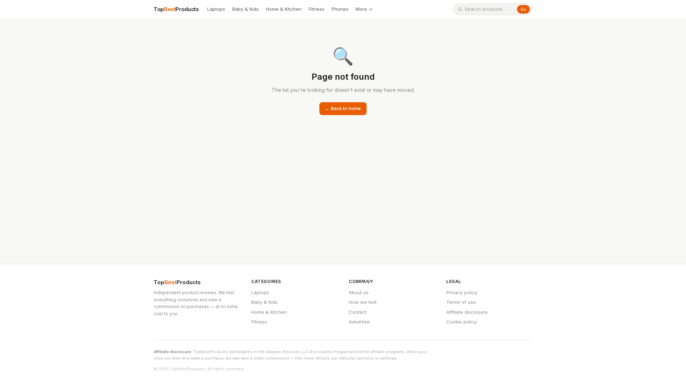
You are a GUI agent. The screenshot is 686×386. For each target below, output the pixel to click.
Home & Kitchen (284, 9)
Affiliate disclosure (467, 312)
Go (523, 9)
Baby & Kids (245, 9)
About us (359, 292)
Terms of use (461, 302)
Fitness (316, 9)
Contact (358, 312)
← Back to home (343, 108)
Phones (340, 9)
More (361, 9)
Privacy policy (461, 292)
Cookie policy (461, 322)
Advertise (359, 322)
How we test (363, 302)
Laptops (216, 9)
